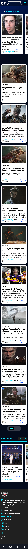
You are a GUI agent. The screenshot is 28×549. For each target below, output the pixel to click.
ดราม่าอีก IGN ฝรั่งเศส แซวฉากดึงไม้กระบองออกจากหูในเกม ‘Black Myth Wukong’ (13, 130)
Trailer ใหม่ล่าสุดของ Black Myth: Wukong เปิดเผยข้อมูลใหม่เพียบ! (14, 371)
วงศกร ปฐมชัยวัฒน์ (9, 52)
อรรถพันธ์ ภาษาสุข (8, 220)
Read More (17, 49)
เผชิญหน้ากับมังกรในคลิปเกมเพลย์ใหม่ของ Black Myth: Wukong (13, 330)
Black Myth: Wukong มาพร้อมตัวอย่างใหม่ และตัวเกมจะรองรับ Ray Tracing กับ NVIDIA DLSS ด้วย (13, 251)
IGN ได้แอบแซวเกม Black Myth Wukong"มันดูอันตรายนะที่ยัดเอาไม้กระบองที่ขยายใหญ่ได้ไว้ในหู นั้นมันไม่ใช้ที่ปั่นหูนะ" (13, 135)
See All (21, 438)
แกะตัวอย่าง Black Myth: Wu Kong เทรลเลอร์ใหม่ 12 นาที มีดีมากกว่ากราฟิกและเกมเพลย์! (13, 291)
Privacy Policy (4, 538)
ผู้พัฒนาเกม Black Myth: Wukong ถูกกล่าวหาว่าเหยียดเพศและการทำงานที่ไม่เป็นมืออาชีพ (14, 210)
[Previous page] (11, 428)
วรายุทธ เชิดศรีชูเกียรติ (9, 300)
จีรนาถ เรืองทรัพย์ (9, 260)
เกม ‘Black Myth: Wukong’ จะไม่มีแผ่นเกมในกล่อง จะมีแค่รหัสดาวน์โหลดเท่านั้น (13, 170)
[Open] (25, 3)
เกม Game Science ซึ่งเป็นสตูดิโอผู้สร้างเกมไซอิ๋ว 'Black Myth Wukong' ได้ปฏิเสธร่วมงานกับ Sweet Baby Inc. (13, 94)
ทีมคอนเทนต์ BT (9, 480)
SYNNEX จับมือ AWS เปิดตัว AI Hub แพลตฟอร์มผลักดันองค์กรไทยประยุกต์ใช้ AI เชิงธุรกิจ (12, 470)
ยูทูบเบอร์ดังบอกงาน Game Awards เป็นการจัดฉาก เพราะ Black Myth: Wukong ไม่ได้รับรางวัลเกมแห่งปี (12, 41)
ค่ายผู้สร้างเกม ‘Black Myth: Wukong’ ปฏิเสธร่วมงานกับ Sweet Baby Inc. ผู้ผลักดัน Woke (14, 89)
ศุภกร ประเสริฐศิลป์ (9, 340)
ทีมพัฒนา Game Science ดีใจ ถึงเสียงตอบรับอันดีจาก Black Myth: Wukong (13, 411)
